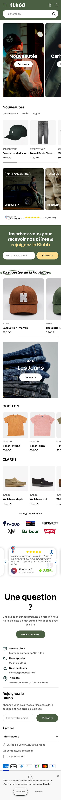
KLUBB (6, 324)
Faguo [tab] (36, 113)
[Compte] (50, 5)
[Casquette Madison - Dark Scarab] (15, 132)
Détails (46, 784)
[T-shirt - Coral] (42, 425)
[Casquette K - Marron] (23, 299)
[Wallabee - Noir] (42, 479)
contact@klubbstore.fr (20, 750)
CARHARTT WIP (10, 149)
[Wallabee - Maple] (15, 479)
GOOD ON (7, 441)
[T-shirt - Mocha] (15, 425)
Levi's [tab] (25, 113)
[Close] (58, 776)
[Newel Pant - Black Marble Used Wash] (43, 132)
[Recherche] (54, 14)
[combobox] (30, 14)
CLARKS (6, 495)
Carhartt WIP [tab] (10, 113)
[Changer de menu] (5, 5)
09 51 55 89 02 (18, 662)
